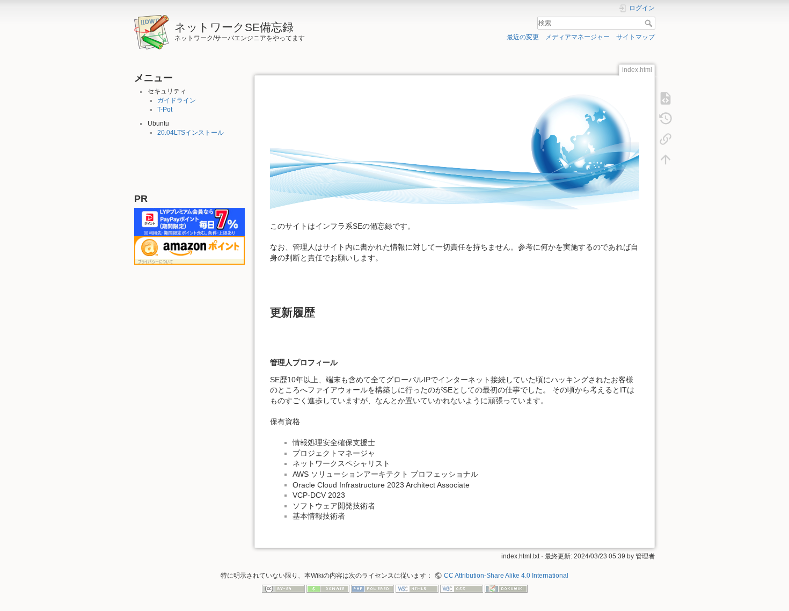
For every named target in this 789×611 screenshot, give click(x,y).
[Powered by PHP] (372, 588)
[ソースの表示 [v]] (665, 98)
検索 (650, 23)
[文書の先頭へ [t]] (665, 159)
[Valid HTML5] (417, 588)
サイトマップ (635, 37)
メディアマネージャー (577, 37)
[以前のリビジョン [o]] (665, 118)
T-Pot (164, 109)
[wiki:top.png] (454, 148)
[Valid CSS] (461, 588)
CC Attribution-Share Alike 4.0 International (506, 575)
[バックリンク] (665, 138)
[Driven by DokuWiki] (506, 588)
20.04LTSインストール (190, 132)
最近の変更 (523, 37)
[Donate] (327, 588)
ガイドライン (176, 100)
